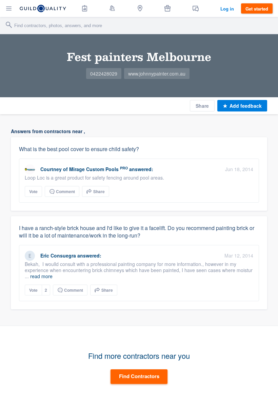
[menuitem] (85, 8)
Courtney (51, 169)
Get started (256, 8)
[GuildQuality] (42, 8)
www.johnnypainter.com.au (156, 73)
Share (202, 105)
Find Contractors (139, 376)
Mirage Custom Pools (94, 169)
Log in (227, 8)
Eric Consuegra (58, 255)
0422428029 (103, 73)
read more (41, 276)
